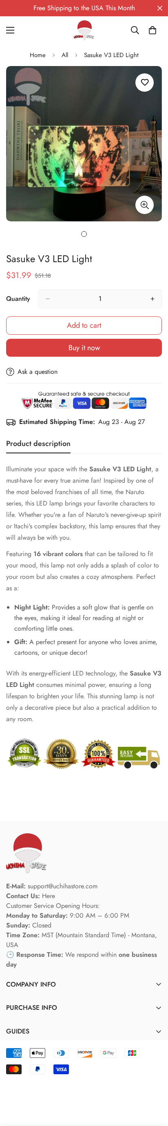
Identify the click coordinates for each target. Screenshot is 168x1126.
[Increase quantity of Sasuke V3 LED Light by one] (152, 299)
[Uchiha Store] (84, 30)
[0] (152, 30)
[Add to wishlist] (144, 82)
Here (48, 896)
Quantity (18, 298)
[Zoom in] (144, 205)
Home (38, 55)
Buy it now (84, 347)
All (65, 55)
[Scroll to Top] (153, 1083)
